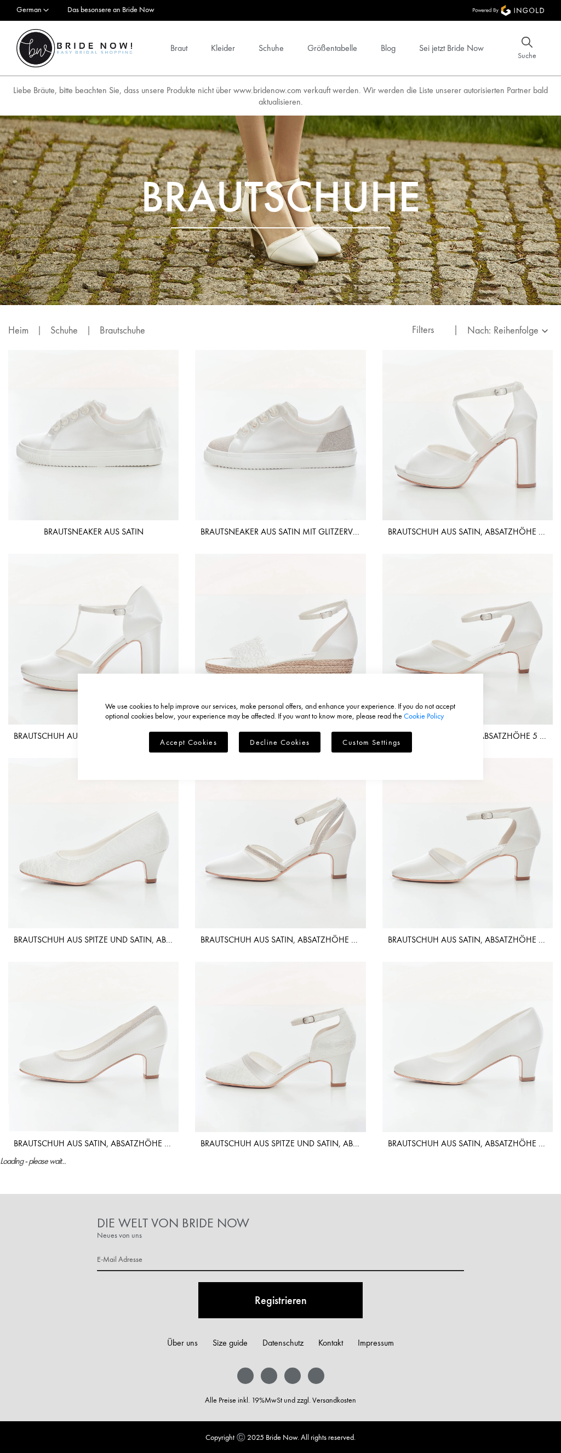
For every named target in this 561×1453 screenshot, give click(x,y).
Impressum (376, 1342)
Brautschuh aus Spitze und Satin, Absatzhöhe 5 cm (93, 939)
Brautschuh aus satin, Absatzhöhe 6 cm (280, 939)
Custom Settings (371, 742)
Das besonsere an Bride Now (110, 9)
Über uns (182, 1342)
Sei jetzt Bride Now (451, 48)
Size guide (230, 1342)
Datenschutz (283, 1342)
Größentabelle (332, 48)
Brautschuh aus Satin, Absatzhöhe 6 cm (467, 939)
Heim (19, 330)
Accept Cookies (188, 742)
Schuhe (271, 48)
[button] (32, 10)
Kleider (223, 48)
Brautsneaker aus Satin (94, 531)
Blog (388, 48)
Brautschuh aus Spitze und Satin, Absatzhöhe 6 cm (280, 1143)
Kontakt (330, 1342)
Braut (178, 48)
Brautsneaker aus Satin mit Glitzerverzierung (280, 531)
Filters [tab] (423, 329)
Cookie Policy (424, 716)
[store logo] (74, 48)
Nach (478, 330)
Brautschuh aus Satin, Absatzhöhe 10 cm (467, 531)
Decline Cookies (280, 742)
